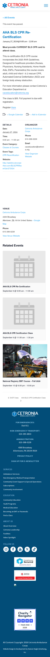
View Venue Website (11, 235)
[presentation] (24, 267)
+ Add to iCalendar (38, 114)
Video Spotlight (9, 537)
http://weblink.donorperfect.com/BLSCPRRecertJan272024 (12, 165)
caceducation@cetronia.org (16, 92)
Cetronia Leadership (11, 530)
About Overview (9, 526)
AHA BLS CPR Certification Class (18, 333)
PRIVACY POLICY (25, 456)
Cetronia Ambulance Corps (14, 212)
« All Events (9, 17)
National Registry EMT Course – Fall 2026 (21, 381)
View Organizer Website (31, 155)
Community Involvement (13, 489)
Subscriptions (8, 485)
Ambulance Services (11, 474)
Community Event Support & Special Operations (22, 482)
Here (13, 107)
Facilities (6, 533)
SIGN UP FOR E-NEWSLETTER (25, 461)
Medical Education (10, 507)
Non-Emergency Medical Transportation (19, 478)
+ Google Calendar (15, 114)
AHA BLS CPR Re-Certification (16, 286)
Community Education (12, 500)
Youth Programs (9, 504)
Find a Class (8, 515)
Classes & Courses (11, 147)
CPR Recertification (11, 155)
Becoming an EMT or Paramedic (15, 511)
